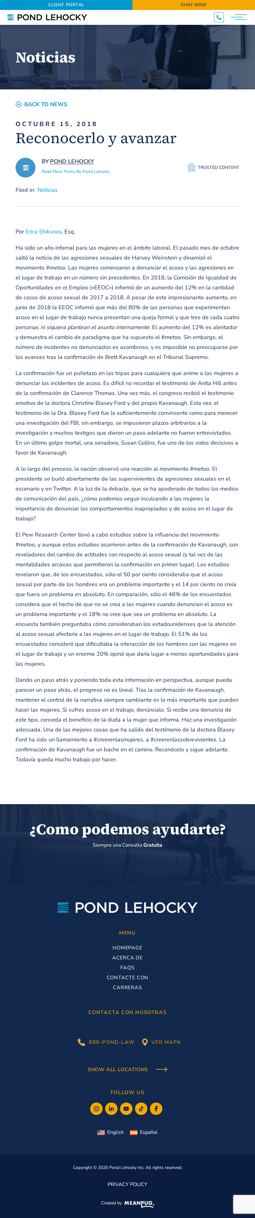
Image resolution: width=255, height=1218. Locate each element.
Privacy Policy (127, 1184)
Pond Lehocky (72, 161)
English (115, 1132)
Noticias (48, 190)
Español (149, 1132)
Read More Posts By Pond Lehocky (76, 171)
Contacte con (128, 977)
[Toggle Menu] (239, 17)
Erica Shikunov (44, 231)
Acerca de (127, 957)
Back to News (45, 104)
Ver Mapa (166, 1042)
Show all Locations (119, 1070)
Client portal (66, 5)
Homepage (127, 947)
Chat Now (194, 5)
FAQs (127, 967)
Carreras (127, 987)
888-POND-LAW (112, 1042)
